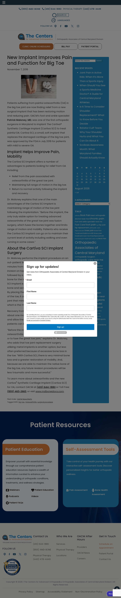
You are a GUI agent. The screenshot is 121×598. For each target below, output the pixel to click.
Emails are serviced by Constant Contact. (39, 320)
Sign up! (60, 327)
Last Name (31, 303)
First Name (31, 291)
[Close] (95, 263)
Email (29, 280)
